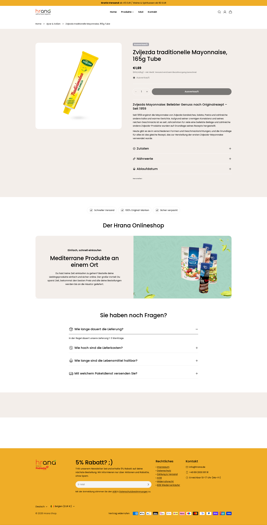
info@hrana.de (197, 467)
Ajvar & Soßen (53, 23)
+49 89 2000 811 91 (198, 472)
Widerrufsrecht (165, 481)
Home (38, 23)
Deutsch (40, 506)
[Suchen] (219, 12)
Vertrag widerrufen (118, 513)
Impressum (163, 467)
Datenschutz (164, 470)
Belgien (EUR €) (63, 506)
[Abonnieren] (148, 484)
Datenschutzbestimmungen (133, 491)
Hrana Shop (50, 513)
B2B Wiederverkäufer (168, 485)
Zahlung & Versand (167, 474)
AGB (115, 491)
